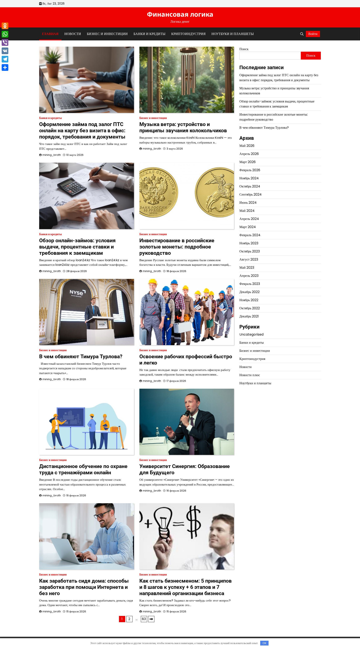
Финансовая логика (180, 14)
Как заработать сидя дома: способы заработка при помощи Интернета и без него (84, 587)
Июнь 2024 (248, 202)
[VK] (5, 51)
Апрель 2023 (249, 275)
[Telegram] (5, 59)
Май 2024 (247, 210)
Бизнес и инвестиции (107, 33)
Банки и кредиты (149, 33)
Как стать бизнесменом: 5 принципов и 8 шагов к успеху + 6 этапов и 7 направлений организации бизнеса (185, 587)
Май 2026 (246, 145)
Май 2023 (246, 267)
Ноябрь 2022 (248, 300)
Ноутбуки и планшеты (232, 33)
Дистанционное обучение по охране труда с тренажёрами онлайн (83, 469)
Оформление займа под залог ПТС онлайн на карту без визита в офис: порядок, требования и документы (82, 130)
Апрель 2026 (249, 153)
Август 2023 (248, 259)
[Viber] (5, 42)
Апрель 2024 (249, 218)
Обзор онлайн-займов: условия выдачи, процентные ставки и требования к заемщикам (77, 246)
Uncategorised (251, 334)
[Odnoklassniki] (5, 26)
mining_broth (51, 155)
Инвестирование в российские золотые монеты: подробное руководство (176, 246)
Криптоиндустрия (188, 33)
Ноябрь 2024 (249, 178)
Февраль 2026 (249, 170)
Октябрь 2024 (249, 186)
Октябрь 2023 (249, 251)
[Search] (302, 34)
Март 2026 (247, 162)
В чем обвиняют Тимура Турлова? (80, 356)
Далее (151, 619)
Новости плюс (249, 374)
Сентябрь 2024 (250, 194)
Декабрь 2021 (249, 316)
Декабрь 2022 (249, 292)
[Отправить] (5, 67)
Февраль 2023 (249, 283)
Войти (313, 33)
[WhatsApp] (5, 34)
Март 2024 (247, 227)
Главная (50, 33)
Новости (72, 33)
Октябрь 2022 (249, 308)
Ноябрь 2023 (248, 243)
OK (264, 643)
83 (144, 619)
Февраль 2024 (249, 235)
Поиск (244, 49)
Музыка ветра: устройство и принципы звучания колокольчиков (183, 127)
